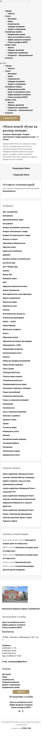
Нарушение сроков (10, 337)
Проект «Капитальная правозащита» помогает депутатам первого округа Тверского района (17, 517)
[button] (21, 63)
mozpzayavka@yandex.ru (17, 662)
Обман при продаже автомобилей (16, 361)
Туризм (6, 424)
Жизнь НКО (7, 275)
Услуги (8, 16)
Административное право (13, 220)
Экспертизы (7, 447)
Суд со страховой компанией (14, 412)
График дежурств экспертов (19, 40)
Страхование (8, 404)
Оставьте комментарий (12, 134)
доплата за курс (9, 263)
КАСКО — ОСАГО (9, 322)
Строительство (14, 24)
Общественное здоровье (13, 365)
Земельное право (10, 302)
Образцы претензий (16, 50)
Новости (11, 14)
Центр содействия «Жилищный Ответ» (18, 510)
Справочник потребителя (18, 53)
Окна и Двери (8, 369)
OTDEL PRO (26, 728)
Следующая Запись (21, 175)
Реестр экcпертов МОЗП (18, 42)
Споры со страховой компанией (15, 400)
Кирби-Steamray (9, 326)
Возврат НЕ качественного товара (16, 235)
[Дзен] (23, 711)
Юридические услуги (11, 455)
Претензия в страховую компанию (17, 388)
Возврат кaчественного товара (15, 231)
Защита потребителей (11, 298)
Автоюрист (12, 19)
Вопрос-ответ (10, 45)
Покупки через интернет (12, 376)
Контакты (9, 58)
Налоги (5, 333)
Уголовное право (10, 427)
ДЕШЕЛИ (6, 255)
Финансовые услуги (11, 431)
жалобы (6, 271)
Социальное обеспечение (13, 396)
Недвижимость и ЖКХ (12, 345)
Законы (11, 47)
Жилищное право (10, 278)
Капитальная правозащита (13, 318)
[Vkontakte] (19, 711)
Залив (10, 21)
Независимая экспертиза (13, 349)
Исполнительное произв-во (14, 314)
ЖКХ (5, 282)
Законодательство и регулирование (17, 294)
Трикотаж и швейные (11, 416)
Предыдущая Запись (21, 168)
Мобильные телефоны (12, 329)
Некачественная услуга (12, 353)
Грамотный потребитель (12, 251)
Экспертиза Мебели (11, 443)
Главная (8, 11)
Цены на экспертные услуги (19, 37)
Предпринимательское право (15, 384)
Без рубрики (8, 224)
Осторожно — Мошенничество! (20, 55)
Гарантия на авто (9, 247)
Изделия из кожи (28, 137)
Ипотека (6, 310)
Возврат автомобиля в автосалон (16, 228)
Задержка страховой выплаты (15, 286)
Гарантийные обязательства (14, 243)
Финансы (6, 435)
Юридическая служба (16, 34)
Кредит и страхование (17, 29)
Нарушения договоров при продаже (17, 341)
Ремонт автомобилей (11, 392)
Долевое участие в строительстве (16, 259)
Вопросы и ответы (10, 239)
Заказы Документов (11, 290)
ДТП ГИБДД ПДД (10, 267)
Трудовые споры (9, 420)
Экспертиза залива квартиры (14, 439)
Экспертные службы (13, 32)
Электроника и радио (11, 451)
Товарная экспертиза (16, 27)
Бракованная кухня (23, 562)
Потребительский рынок (13, 380)
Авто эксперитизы (10, 212)
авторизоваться (9, 191)
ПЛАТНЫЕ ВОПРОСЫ (11, 373)
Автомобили (8, 216)
